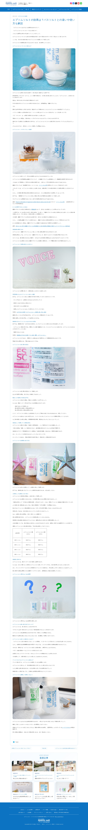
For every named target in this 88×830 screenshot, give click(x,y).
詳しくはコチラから (59, 816)
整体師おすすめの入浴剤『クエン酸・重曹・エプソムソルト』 (31, 335)
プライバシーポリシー (38, 812)
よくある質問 (30, 809)
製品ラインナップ (36, 9)
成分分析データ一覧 (63, 809)
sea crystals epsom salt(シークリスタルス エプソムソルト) (11, 4)
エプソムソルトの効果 (22, 16)
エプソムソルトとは (18, 9)
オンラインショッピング (50, 9)
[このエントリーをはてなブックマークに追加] (13, 742)
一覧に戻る (44, 748)
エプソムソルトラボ (64, 9)
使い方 (27, 9)
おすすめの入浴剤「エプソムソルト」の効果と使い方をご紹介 (31, 312)
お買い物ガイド (21, 812)
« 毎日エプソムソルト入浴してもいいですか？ (21, 748)
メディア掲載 (45, 809)
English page (53, 809)
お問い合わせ (48, 812)
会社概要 (29, 812)
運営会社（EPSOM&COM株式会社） (62, 812)
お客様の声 (37, 809)
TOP (8, 9)
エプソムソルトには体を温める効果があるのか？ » (66, 748)
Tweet (16, 742)
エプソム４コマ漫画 (76, 9)
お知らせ (22, 809)
